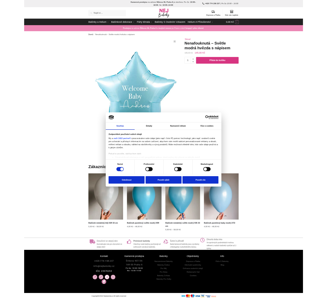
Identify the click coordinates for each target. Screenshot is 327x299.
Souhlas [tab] (120, 126)
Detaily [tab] (149, 126)
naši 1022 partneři (122, 138)
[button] (175, 41)
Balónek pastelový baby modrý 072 (219, 223)
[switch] (149, 169)
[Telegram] (107, 277)
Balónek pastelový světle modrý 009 (143, 223)
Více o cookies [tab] (206, 126)
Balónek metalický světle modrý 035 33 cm (182, 224)
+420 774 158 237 (212, 3)
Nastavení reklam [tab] (178, 126)
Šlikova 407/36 (134, 261)
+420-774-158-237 (104, 261)
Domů (90, 34)
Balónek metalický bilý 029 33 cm (103, 223)
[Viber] (101, 277)
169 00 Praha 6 (134, 264)
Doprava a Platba (213, 15)
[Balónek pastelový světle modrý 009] (144, 196)
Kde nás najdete (231, 15)
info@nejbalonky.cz (104, 266)
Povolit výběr (163, 180)
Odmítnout (126, 180)
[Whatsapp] (95, 277)
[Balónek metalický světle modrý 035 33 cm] (182, 196)
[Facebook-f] (104, 281)
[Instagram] (113, 277)
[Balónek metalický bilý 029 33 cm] (105, 196)
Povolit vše (200, 180)
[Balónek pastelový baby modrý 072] (221, 196)
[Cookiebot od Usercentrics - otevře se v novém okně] (207, 117)
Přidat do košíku (217, 60)
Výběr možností (106, 235)
